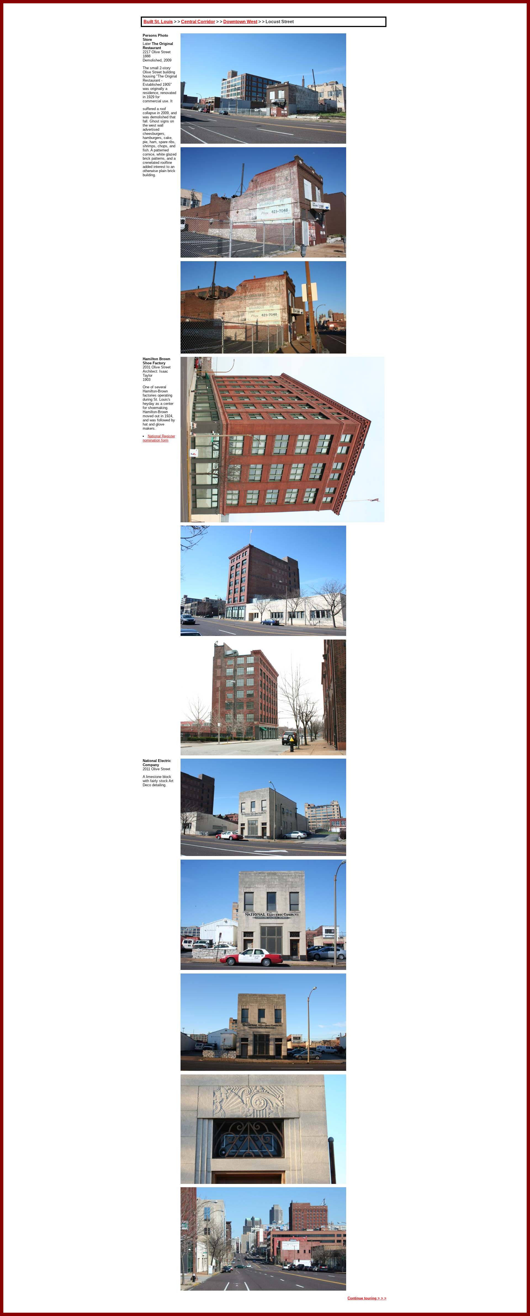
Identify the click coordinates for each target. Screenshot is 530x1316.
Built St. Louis (158, 21)
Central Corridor (198, 21)
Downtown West (240, 21)
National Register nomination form (159, 438)
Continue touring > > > (367, 1298)
